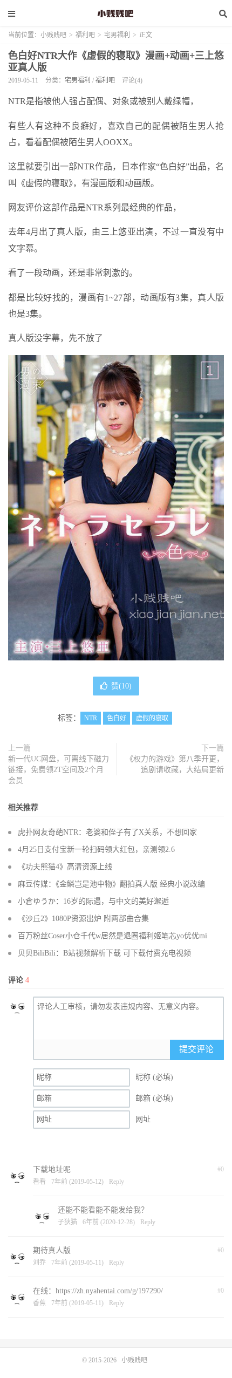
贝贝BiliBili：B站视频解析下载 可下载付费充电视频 (104, 953)
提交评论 (196, 1049)
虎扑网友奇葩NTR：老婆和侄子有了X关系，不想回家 (107, 832)
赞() (121, 686)
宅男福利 (117, 35)
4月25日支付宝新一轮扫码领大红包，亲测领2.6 (96, 849)
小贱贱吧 (116, 13)
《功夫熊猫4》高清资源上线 (65, 867)
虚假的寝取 (152, 718)
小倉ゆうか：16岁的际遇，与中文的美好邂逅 (93, 901)
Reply (116, 1181)
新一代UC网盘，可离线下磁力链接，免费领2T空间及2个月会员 (58, 769)
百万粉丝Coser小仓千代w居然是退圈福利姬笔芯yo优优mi (112, 936)
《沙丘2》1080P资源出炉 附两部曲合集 (83, 919)
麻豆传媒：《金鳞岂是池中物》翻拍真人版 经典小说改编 (111, 884)
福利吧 (85, 35)
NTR (90, 718)
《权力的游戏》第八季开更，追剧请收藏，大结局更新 (175, 764)
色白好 (116, 718)
